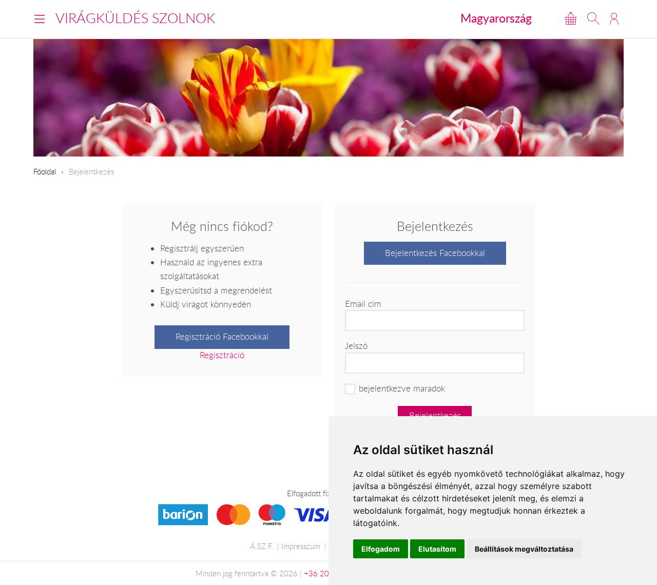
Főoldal (44, 171)
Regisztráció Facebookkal (222, 336)
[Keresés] (593, 18)
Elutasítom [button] (437, 548)
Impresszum (300, 546)
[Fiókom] (614, 18)
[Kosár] (571, 18)
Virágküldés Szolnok (135, 18)
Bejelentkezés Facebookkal (435, 253)
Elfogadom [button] (380, 548)
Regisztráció (222, 355)
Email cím (363, 303)
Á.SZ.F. (261, 546)
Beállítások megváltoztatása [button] (524, 548)
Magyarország (496, 18)
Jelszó (356, 346)
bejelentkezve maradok (402, 388)
